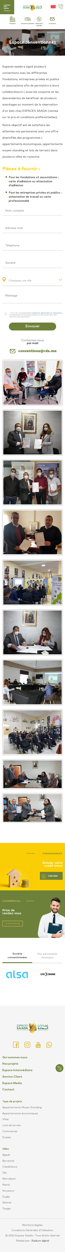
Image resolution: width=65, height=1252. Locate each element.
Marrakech (9, 1179)
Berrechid (8, 1161)
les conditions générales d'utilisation (44, 313)
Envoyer (32, 326)
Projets (12, 23)
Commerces (9, 1131)
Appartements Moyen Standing (22, 1107)
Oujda (6, 1197)
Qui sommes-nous (14, 1057)
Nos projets (10, 1063)
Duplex (6, 1137)
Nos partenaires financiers (47, 956)
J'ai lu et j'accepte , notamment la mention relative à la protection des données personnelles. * (35, 315)
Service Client (12, 1076)
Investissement (27, 23)
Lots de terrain (11, 1125)
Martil (6, 1185)
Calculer (53, 876)
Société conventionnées (17, 956)
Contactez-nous (32, 342)
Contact (52, 23)
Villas (5, 1119)
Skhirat (7, 1202)
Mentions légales (32, 1225)
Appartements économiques (20, 1113)
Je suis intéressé (12, 924)
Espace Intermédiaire (17, 1070)
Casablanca (9, 1167)
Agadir (6, 1155)
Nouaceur (8, 1191)
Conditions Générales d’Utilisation (32, 1230)
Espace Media (12, 1083)
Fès (4, 1173)
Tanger (6, 1208)
